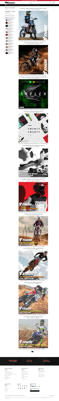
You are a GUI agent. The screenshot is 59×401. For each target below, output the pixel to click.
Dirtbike (29, 246)
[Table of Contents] (54, 205)
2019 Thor (22, 143)
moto (38, 246)
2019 (19, 143)
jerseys (36, 246)
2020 (19, 109)
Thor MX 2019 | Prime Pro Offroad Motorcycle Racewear (33, 248)
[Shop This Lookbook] (54, 198)
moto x (40, 246)
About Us (38, 1)
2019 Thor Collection (25, 143)
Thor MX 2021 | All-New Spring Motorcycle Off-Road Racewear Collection (33, 8)
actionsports (22, 246)
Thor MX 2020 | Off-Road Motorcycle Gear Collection (33, 111)
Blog (46, 1)
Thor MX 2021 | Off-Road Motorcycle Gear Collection (33, 42)
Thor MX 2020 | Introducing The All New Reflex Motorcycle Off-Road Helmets (33, 77)
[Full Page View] (54, 196)
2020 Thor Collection (25, 109)
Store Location (42, 1)
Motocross (43, 246)
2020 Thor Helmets (42, 109)
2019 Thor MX (30, 143)
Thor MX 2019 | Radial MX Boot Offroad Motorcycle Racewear (33, 145)
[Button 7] (14, 9)
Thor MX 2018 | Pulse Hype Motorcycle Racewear (33, 282)
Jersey (34, 246)
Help (44, 1)
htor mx (31, 246)
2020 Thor (22, 109)
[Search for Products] (54, 203)
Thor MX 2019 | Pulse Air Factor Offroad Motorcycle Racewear (33, 179)
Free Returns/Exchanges (51, 1)
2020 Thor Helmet (31, 109)
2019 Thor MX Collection (35, 143)
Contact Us (31, 1)
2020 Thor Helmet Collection (36, 109)
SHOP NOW (35, 0)
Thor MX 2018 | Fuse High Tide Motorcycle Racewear (33, 316)
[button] (50, 3)
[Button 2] (47, 3)
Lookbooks (34, 1)
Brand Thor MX (26, 246)
